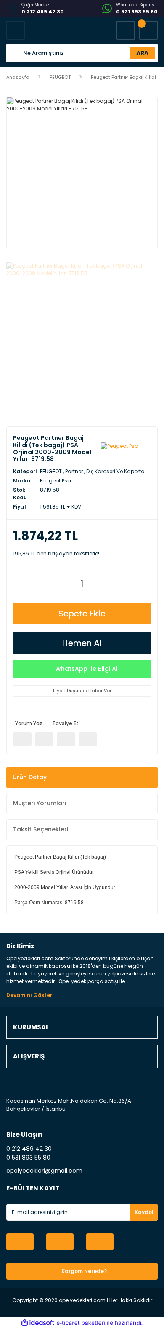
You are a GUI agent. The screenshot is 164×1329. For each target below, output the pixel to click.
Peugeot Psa (55, 480)
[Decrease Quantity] (23, 584)
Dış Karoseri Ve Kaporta (115, 471)
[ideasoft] (38, 1323)
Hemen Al (82, 643)
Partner (74, 471)
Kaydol (144, 1212)
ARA (142, 53)
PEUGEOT (51, 471)
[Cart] (148, 30)
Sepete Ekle (82, 613)
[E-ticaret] (81, 1323)
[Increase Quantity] (140, 584)
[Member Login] (125, 30)
